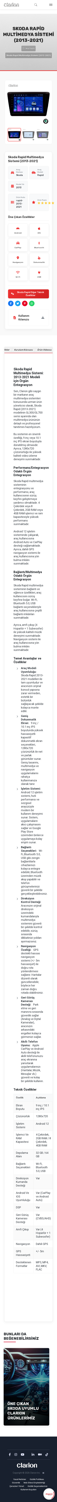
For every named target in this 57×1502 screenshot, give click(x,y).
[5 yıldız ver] (53, 203)
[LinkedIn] (33, 1454)
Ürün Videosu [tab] (44, 350)
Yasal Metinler (19, 1479)
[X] (28, 1454)
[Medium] (40, 1454)
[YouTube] (23, 1454)
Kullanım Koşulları (28, 1489)
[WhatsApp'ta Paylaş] (32, 303)
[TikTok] (46, 1454)
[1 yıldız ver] (39, 203)
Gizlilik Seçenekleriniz (37, 1486)
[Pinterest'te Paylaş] (25, 303)
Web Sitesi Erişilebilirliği (34, 1483)
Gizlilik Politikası (37, 1479)
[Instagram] (16, 1454)
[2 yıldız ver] (42, 203)
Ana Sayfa (30, 48)
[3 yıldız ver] (46, 203)
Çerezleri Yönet (17, 1486)
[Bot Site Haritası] (43, 1473)
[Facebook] (10, 1454)
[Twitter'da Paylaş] (18, 303)
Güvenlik (16, 1483)
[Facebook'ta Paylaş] (11, 303)
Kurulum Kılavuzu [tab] (23, 350)
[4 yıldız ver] (49, 203)
